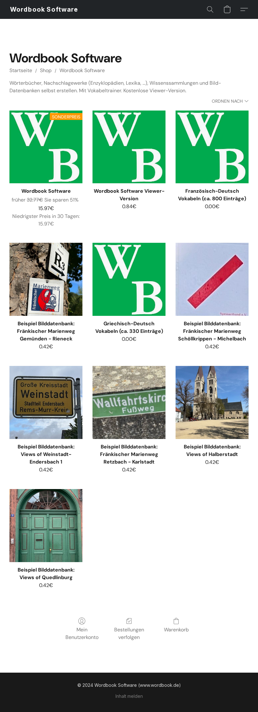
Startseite (20, 70)
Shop (46, 70)
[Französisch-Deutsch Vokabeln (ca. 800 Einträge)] (212, 147)
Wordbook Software (82, 70)
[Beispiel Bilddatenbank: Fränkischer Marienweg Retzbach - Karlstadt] (129, 402)
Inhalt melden (129, 696)
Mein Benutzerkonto (81, 633)
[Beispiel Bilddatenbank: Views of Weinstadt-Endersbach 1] (45, 402)
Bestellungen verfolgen (129, 633)
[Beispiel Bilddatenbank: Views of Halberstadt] (212, 402)
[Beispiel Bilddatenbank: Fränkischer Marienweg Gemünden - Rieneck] (45, 279)
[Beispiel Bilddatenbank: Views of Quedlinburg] (45, 525)
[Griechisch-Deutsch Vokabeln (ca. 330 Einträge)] (129, 279)
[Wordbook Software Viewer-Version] (129, 147)
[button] (44, 9)
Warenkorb (176, 629)
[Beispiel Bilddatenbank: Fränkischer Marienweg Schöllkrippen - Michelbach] (212, 279)
